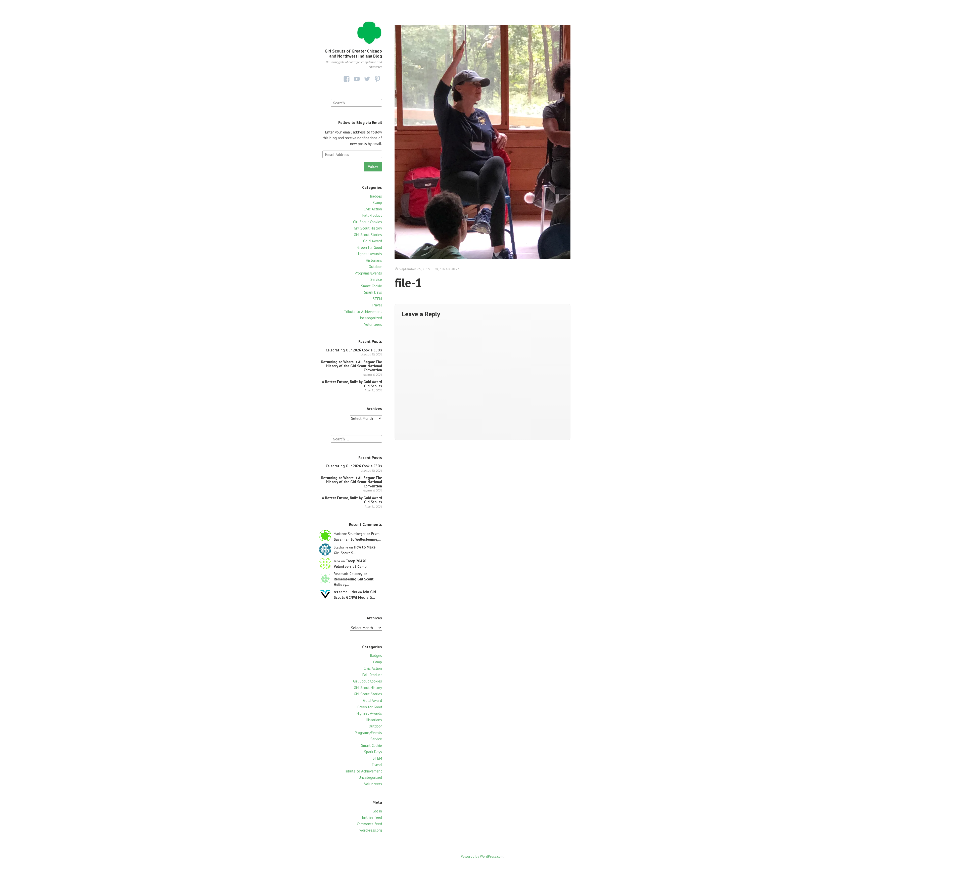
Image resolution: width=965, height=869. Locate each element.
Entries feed (372, 817)
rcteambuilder (345, 591)
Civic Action (373, 209)
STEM (377, 298)
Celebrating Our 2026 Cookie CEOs (354, 350)
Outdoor (375, 266)
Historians (374, 260)
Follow (373, 166)
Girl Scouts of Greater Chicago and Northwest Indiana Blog (353, 53)
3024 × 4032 (449, 269)
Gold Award (372, 241)
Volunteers (373, 324)
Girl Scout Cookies (367, 221)
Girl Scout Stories (368, 234)
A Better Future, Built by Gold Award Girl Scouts (352, 383)
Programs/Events (368, 273)
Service (376, 279)
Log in (377, 811)
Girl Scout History (368, 228)
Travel (377, 305)
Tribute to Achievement (363, 311)
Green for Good (369, 247)
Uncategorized (370, 317)
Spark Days (373, 292)
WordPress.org (370, 830)
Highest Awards (369, 253)
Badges (376, 196)
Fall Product (372, 215)
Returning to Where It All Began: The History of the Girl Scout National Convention (351, 366)
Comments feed (369, 823)
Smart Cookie (371, 286)
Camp (377, 202)
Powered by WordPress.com (482, 856)
